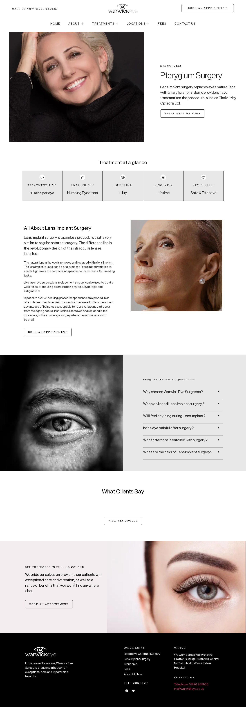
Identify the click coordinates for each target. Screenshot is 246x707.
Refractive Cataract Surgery (142, 653)
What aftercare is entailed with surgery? (175, 440)
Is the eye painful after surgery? (168, 428)
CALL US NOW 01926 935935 (34, 9)
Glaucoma (130, 664)
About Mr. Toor (133, 674)
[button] (76, 24)
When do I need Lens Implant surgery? (173, 404)
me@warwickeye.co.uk (189, 688)
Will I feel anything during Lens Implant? (174, 416)
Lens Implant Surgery (137, 659)
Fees (127, 669)
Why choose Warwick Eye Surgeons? (173, 392)
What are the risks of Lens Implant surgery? (177, 452)
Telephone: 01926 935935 (191, 684)
